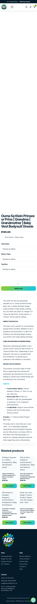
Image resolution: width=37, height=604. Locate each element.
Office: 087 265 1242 (7, 578)
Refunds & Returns (25, 556)
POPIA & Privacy (20, 601)
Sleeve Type (6, 254)
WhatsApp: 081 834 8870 (8, 580)
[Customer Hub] (30, 7)
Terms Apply (28, 601)
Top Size (4, 264)
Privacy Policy (23, 564)
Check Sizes (19, 237)
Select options (10, 486)
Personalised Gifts (6, 556)
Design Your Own (6, 559)
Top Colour (5, 244)
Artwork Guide (23, 561)
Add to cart (19, 288)
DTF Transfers (5, 564)
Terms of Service (24, 559)
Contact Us (22, 566)
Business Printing (6, 561)
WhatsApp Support (25, 1)
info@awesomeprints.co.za (9, 583)
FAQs (21, 569)
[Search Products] (26, 7)
